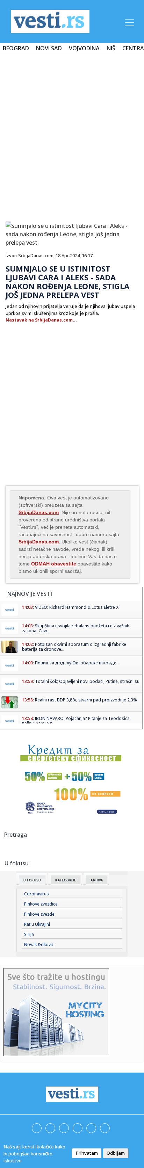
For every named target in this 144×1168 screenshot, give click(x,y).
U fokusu (32, 880)
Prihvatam (86, 1153)
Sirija (29, 934)
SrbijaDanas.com (35, 255)
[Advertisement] (72, 136)
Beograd (16, 48)
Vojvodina (84, 48)
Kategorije (65, 880)
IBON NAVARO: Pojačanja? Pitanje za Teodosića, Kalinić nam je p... (76, 720)
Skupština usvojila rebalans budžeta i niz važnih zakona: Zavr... (75, 628)
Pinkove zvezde (39, 914)
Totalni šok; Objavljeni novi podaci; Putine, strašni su (87, 681)
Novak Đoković (39, 944)
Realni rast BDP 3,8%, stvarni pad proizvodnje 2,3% (86, 700)
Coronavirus (36, 894)
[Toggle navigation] (129, 21)
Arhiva (97, 880)
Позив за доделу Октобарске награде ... (78, 663)
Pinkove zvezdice (41, 904)
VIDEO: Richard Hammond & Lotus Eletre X (76, 607)
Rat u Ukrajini (37, 924)
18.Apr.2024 (68, 255)
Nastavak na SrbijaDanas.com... (41, 320)
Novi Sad (49, 48)
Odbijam (116, 1153)
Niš (111, 48)
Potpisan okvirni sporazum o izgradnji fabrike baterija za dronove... (74, 646)
